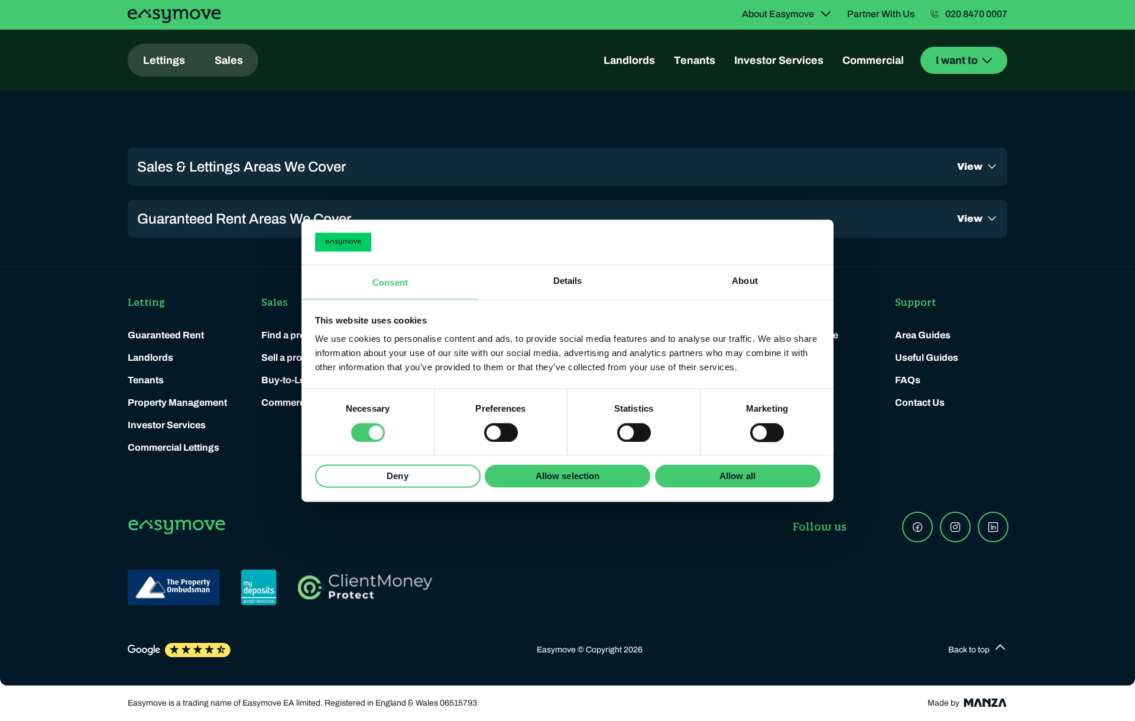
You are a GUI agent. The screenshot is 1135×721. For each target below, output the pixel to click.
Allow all (737, 476)
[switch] (501, 432)
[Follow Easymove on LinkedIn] (993, 527)
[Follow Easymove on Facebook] (917, 527)
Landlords (629, 60)
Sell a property (293, 358)
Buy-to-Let (284, 380)
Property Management (177, 402)
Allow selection (568, 476)
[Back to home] (174, 16)
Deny (397, 476)
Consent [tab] (390, 283)
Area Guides (923, 335)
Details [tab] (567, 281)
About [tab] (745, 281)
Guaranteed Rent (166, 335)
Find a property (295, 335)
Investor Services (778, 60)
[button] (977, 650)
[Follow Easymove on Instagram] (955, 527)
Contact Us (920, 402)
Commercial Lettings (173, 447)
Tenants (694, 60)
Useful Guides (926, 358)
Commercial (873, 60)
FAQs (907, 380)
